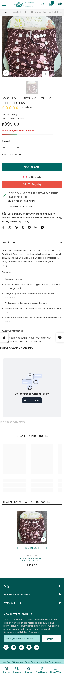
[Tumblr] (22, 227)
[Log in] (60, 4)
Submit (51, 638)
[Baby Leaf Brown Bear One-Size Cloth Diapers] (32, 527)
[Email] (35, 227)
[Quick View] (43, 539)
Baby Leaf (17, 114)
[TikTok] (29, 647)
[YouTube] (36, 647)
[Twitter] (9, 227)
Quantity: (7, 141)
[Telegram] (29, 227)
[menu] (4, 4)
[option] (32, 46)
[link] (14, 485)
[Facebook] (3, 227)
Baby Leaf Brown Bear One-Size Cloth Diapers (32, 560)
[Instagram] (13, 647)
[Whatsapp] (42, 227)
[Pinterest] (16, 227)
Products (15, 12)
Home (4, 12)
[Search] (43, 4)
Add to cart (32, 166)
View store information (20, 206)
